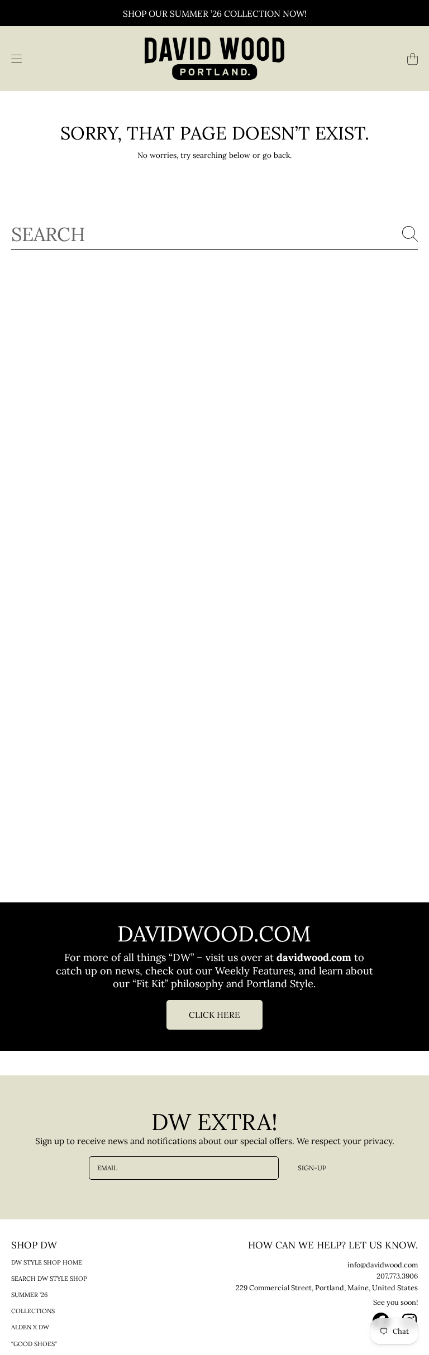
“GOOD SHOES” (34, 1344)
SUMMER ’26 (29, 1295)
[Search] (410, 234)
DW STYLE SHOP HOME (46, 1262)
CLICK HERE (214, 1015)
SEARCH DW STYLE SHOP (49, 1278)
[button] (16, 58)
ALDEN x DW (30, 1327)
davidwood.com (315, 957)
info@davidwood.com (382, 1264)
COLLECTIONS (33, 1311)
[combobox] (214, 233)
